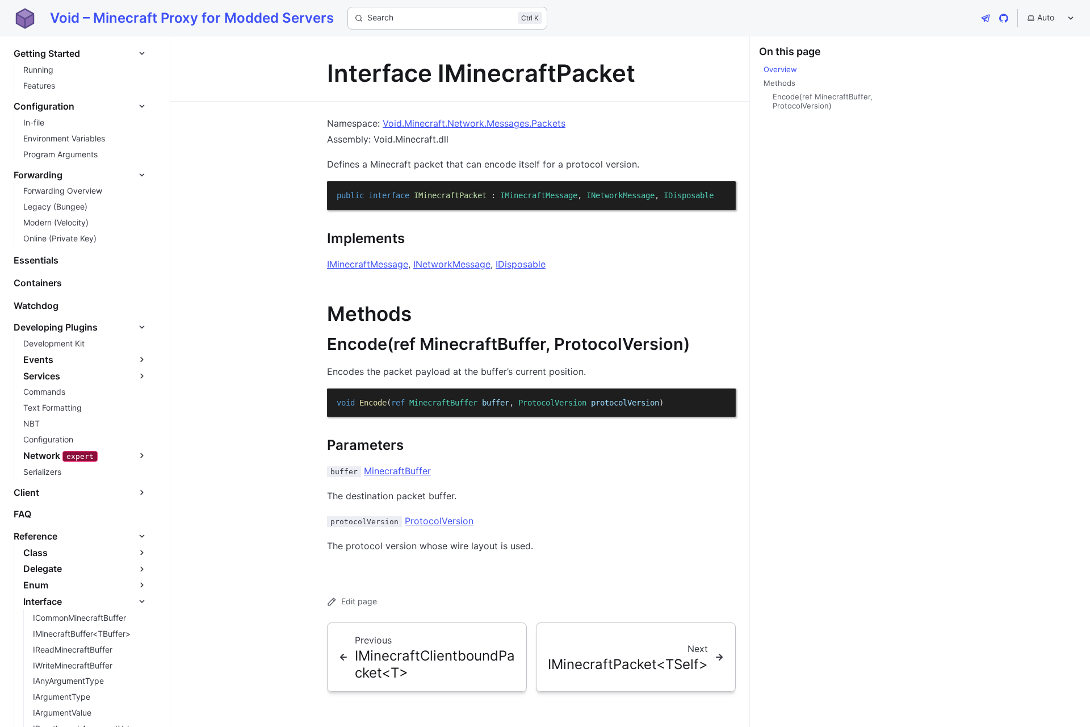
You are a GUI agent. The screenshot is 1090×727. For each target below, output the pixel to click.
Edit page (359, 601)
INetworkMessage (452, 264)
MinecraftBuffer (397, 471)
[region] (531, 195)
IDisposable (521, 264)
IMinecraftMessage (367, 264)
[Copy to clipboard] (721, 195)
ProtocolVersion (439, 521)
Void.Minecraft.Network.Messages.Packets (474, 123)
